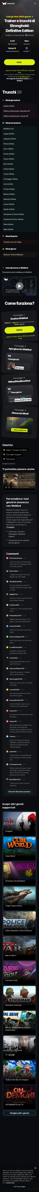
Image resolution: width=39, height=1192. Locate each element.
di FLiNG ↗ (26, 51)
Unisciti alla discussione (19, 792)
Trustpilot (10, 527)
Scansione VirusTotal (12, 51)
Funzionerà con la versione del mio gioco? (19, 541)
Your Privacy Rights (19, 1186)
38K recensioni (12, 44)
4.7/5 (12, 41)
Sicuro (11, 48)
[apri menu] (35, 3)
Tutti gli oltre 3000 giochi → (19, 16)
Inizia (19, 62)
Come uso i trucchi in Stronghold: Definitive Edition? (17, 534)
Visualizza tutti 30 (8, 464)
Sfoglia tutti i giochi (19, 1113)
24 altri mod (23, 76)
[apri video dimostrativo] (19, 286)
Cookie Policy (10, 1182)
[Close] (35, 1168)
